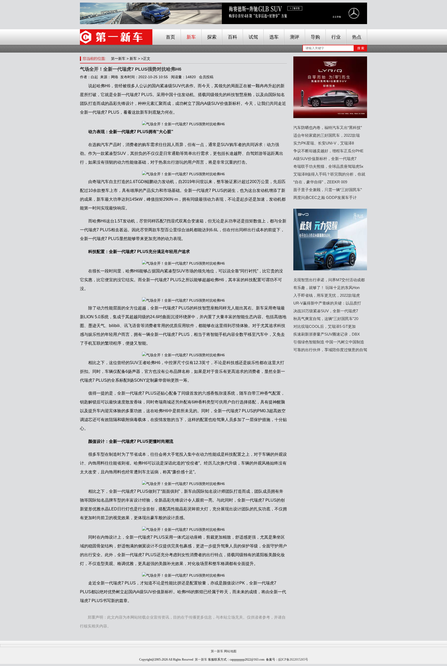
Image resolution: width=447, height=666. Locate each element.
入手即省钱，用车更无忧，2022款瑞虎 (326, 295)
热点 (356, 37)
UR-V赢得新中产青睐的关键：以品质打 (327, 303)
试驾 (253, 37)
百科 (232, 37)
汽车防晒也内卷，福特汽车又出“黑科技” (327, 127)
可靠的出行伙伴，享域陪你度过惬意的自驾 (330, 350)
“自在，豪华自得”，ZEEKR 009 (320, 182)
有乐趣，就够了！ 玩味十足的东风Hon (326, 287)
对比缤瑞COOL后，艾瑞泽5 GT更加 (324, 326)
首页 (170, 37)
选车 (274, 37)
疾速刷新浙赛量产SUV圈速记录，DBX (326, 334)
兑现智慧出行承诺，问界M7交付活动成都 (329, 280)
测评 (294, 37)
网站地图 (230, 651)
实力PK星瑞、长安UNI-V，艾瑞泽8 (323, 143)
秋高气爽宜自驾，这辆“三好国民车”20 (325, 318)
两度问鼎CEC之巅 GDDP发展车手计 (325, 197)
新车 (191, 37)
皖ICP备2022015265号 (293, 659)
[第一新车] (116, 37)
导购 (315, 37)
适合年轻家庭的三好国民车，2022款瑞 (326, 135)
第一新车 (118, 58)
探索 (212, 37)
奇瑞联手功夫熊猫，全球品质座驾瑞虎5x (328, 166)
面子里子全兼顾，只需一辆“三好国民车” (327, 189)
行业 (336, 37)
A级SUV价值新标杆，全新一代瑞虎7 (324, 158)
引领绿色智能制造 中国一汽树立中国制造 (328, 342)
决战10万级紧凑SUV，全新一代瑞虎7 (325, 311)
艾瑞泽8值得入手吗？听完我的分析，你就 (329, 174)
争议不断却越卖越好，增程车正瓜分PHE (328, 151)
